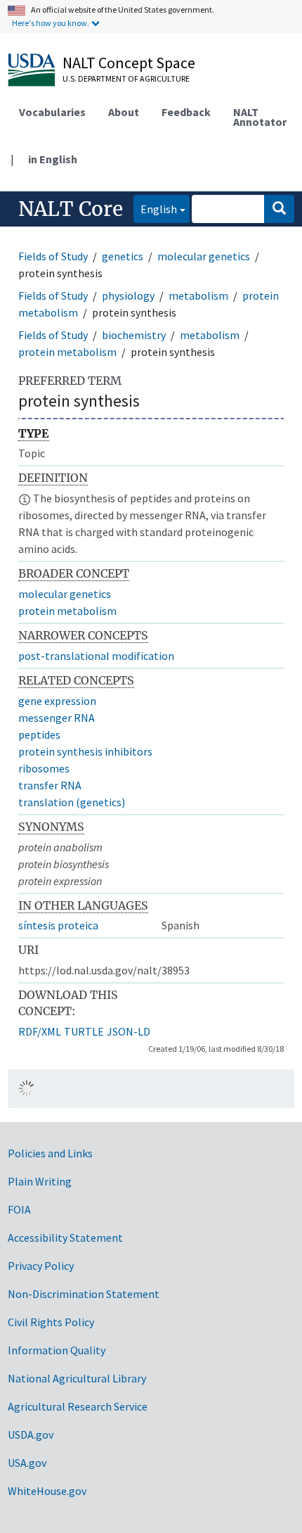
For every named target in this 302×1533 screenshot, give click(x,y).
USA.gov (27, 1463)
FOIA (19, 1209)
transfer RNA (49, 785)
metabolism (198, 295)
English (155, 208)
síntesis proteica (58, 925)
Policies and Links (50, 1153)
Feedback (186, 112)
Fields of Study (53, 256)
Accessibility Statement (65, 1237)
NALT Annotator (260, 117)
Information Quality (56, 1350)
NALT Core (70, 209)
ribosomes (44, 768)
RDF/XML (39, 1031)
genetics (122, 256)
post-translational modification (96, 656)
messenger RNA (56, 718)
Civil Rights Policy (51, 1322)
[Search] (279, 209)
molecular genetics (203, 256)
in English (52, 159)
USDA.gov (30, 1434)
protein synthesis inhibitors (85, 751)
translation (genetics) (71, 802)
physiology (128, 295)
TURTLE (84, 1031)
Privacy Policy (41, 1266)
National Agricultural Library (77, 1378)
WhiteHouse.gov (47, 1491)
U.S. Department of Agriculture (126, 78)
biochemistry (134, 335)
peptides (39, 734)
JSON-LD (128, 1031)
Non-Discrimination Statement (83, 1294)
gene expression (57, 701)
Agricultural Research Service (77, 1406)
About (123, 112)
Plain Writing (40, 1181)
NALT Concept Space (129, 62)
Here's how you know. (50, 23)
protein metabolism (67, 352)
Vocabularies (52, 112)
